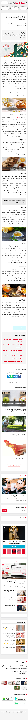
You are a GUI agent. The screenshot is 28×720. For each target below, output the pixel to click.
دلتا (19, 711)
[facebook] (19, 376)
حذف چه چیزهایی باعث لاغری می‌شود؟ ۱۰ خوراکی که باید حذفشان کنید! (15, 410)
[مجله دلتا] (15, 4)
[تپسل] (4, 527)
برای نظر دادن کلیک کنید (14, 382)
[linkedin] (14, 376)
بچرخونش (14, 546)
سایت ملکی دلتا (5, 3)
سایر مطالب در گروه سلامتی (20, 387)
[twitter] (16, 376)
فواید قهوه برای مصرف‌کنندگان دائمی (13, 361)
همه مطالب (23, 8)
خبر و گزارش (14, 8)
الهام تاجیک (19, 369)
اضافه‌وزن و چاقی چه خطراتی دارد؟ (17, 435)
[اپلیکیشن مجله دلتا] (20, 699)
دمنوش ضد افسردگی (15, 117)
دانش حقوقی (5, 8)
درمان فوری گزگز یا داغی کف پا (18, 459)
